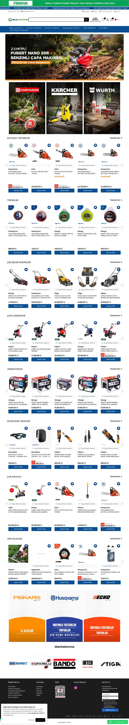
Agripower (35, 570)
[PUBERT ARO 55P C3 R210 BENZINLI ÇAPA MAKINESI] (41, 331)
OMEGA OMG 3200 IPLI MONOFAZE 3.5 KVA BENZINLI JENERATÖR (17, 403)
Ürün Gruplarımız (17, 28)
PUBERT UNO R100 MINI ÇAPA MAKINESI (17, 350)
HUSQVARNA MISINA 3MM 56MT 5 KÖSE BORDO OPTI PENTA (17, 235)
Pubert (11, 346)
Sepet (38, 695)
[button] (117, 19)
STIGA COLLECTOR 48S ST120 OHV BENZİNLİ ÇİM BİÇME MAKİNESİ (39, 297)
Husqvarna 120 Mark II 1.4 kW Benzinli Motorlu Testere (87, 573)
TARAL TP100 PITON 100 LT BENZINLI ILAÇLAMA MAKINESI (110, 511)
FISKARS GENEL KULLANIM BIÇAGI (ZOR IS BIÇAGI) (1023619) (39, 456)
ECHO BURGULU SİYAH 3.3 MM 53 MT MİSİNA (64, 573)
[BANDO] (64, 664)
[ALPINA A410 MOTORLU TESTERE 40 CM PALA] (111, 153)
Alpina (103, 169)
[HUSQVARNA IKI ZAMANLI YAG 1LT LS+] (111, 554)
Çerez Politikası (13, 697)
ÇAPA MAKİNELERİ (16, 315)
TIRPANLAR (12, 200)
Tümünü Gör (115, 138)
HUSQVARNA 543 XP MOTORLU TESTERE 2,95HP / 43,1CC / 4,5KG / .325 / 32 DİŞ (87, 511)
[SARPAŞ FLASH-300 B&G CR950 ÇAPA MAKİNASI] (64, 331)
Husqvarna (59, 169)
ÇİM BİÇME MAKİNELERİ (19, 262)
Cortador (105, 231)
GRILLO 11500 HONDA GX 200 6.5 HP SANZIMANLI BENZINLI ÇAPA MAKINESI (110, 350)
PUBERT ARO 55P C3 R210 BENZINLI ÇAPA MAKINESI (39, 350)
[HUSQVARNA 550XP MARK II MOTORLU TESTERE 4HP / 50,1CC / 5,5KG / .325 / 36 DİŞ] (87, 153)
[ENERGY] (18, 663)
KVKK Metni (11, 687)
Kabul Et (40, 720)
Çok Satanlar (14, 476)
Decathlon (12, 452)
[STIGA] (111, 664)
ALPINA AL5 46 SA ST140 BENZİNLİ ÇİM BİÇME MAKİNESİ (87, 297)
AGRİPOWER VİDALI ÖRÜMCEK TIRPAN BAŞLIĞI (41, 573)
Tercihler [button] (31, 720)
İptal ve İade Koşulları (15, 695)
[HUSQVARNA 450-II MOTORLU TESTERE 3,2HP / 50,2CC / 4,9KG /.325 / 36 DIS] (64, 153)
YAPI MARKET (103, 28)
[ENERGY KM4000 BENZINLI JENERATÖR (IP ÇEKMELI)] (41, 384)
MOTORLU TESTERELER (33, 28)
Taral (103, 507)
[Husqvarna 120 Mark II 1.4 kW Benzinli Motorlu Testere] (88, 554)
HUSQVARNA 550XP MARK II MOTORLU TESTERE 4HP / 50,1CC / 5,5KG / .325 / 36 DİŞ (87, 173)
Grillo (103, 346)
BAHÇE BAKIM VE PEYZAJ (71, 28)
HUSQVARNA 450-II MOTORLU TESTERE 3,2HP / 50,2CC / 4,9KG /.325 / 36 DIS (63, 173)
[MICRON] (88, 664)
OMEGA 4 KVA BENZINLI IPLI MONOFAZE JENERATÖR (63, 403)
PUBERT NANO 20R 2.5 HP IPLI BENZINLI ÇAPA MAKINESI (17, 511)
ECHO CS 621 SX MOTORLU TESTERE (40, 173)
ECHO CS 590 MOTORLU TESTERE (16, 173)
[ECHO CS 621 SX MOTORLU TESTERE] (41, 153)
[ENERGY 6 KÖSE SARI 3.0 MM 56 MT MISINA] (64, 215)
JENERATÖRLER (14, 369)
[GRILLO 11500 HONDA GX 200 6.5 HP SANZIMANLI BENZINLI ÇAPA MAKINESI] (111, 331)
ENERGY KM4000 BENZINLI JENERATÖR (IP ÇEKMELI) (39, 403)
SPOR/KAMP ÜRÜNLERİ (18, 421)
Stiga (33, 293)
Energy (34, 231)
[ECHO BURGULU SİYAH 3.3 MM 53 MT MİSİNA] (64, 554)
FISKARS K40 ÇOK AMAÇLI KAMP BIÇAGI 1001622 (63, 456)
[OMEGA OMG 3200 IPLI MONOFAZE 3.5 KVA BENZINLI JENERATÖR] (18, 384)
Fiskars (34, 452)
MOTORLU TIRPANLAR (52, 28)
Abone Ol (111, 710)
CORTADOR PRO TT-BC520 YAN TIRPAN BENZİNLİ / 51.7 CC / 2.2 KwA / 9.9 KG (110, 235)
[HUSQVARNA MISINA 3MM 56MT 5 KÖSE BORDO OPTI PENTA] (18, 215)
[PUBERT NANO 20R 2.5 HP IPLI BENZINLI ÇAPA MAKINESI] (18, 492)
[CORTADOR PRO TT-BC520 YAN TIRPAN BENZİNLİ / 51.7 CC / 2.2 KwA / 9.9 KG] (111, 215)
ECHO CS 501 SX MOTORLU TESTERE (40, 511)
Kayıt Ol (38, 689)
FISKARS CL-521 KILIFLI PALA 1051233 (110, 456)
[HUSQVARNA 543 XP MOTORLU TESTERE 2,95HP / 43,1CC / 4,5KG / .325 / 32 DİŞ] (87, 492)
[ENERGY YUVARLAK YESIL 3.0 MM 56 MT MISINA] (41, 215)
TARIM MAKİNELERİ (89, 28)
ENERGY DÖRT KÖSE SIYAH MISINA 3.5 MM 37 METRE (86, 235)
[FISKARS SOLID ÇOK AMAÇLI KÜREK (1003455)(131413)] (64, 492)
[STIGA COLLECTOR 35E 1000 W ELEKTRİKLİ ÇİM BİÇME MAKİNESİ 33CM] (64, 277)
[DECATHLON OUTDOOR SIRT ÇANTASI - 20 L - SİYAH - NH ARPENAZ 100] (18, 436)
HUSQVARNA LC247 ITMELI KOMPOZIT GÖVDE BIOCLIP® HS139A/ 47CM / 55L (17, 297)
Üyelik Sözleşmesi (14, 693)
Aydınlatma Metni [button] (109, 707)
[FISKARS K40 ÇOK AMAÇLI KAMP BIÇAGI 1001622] (64, 436)
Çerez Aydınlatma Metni (36, 713)
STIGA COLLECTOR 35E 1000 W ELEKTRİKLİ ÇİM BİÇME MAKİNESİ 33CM (64, 297)
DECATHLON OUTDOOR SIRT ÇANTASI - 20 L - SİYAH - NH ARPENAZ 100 (18, 456)
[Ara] (86, 20)
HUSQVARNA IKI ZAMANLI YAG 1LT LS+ (110, 573)
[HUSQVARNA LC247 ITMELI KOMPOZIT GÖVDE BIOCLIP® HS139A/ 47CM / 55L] (18, 277)
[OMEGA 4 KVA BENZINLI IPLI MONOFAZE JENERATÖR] (64, 384)
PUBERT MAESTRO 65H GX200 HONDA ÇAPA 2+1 (86, 350)
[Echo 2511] (64, 57)
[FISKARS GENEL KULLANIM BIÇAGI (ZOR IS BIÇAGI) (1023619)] (41, 436)
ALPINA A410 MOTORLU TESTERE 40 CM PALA (108, 173)
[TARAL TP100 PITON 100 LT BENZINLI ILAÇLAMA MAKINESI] (111, 492)
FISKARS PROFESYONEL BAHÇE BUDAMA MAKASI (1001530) (18, 573)
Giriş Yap (39, 691)
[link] (64, 3)
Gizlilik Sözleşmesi (14, 689)
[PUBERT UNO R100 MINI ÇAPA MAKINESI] (18, 331)
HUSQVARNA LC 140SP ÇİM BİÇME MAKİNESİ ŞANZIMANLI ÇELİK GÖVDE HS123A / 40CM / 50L (110, 297)
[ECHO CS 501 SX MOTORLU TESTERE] (41, 492)
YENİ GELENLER (14, 538)
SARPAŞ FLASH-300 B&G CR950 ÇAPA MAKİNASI (63, 350)
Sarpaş (57, 346)
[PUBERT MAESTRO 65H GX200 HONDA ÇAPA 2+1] (87, 331)
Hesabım (39, 693)
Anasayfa (39, 687)
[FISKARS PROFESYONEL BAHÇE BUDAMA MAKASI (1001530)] (18, 554)
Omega (11, 400)
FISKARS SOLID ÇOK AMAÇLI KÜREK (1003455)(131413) (64, 511)
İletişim (95, 11)
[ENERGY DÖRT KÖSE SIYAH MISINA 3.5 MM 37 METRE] (87, 215)
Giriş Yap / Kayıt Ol (106, 11)
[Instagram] (76, 687)
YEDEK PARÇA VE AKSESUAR (19, 30)
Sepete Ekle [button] (18, 190)
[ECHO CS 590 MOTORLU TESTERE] (18, 153)
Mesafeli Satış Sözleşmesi (16, 691)
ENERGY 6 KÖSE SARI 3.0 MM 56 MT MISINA (64, 235)
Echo (10, 169)
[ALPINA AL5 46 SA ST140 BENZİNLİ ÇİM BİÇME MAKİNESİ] (87, 277)
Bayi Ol (118, 11)
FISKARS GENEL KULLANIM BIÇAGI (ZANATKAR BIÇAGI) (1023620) (87, 456)
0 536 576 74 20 (15, 11)
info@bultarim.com (29, 11)
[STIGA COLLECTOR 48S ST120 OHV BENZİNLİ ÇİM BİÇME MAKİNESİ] (41, 277)
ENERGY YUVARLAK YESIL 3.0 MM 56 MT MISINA (40, 235)
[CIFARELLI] (41, 664)
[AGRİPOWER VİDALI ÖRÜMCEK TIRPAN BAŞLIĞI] (41, 554)
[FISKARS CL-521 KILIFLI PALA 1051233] (111, 436)
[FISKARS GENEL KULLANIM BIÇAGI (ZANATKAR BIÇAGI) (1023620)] (87, 436)
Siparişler (87, 11)
